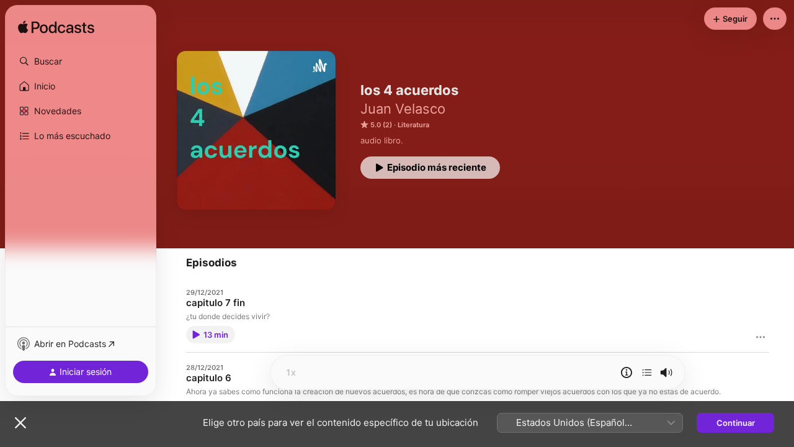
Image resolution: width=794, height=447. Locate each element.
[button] (81, 61)
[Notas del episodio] (626, 372)
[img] (56, 28)
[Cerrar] (20, 422)
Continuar (735, 423)
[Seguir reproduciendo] (647, 372)
